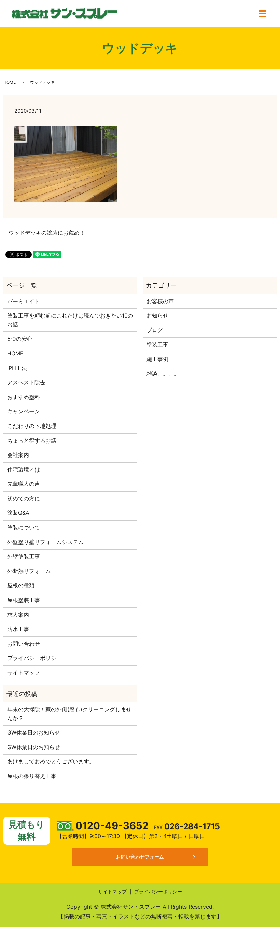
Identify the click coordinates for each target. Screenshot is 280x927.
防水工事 (18, 628)
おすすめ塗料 (23, 396)
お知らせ (157, 315)
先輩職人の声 (23, 483)
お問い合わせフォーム (140, 857)
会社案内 (18, 454)
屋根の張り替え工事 (31, 776)
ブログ (154, 330)
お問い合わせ (23, 643)
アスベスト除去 (26, 382)
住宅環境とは (23, 469)
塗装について (23, 527)
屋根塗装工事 (23, 600)
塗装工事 (157, 344)
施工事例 (157, 359)
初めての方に (23, 498)
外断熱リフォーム (29, 571)
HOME (9, 82)
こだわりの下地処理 (31, 425)
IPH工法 (17, 368)
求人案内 (18, 614)
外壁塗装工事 (23, 556)
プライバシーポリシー (34, 657)
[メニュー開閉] (262, 13)
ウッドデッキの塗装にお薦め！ (47, 232)
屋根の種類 (20, 585)
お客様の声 (160, 301)
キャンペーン (23, 411)
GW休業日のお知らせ (33, 732)
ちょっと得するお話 (31, 440)
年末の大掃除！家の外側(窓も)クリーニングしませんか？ (69, 714)
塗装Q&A (18, 512)
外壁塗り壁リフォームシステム (45, 542)
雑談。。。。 (162, 373)
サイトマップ (23, 672)
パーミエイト (23, 301)
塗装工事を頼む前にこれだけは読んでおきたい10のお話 (70, 320)
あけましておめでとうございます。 (51, 761)
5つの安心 (19, 338)
